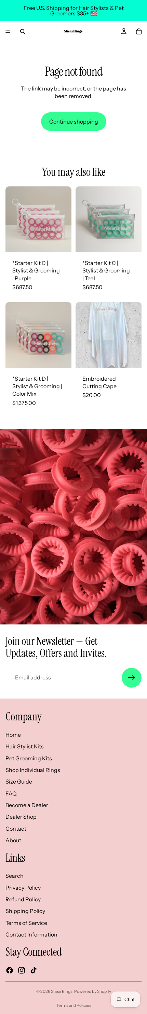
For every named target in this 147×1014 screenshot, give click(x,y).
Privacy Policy (23, 887)
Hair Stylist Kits (24, 746)
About (13, 840)
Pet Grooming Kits (28, 758)
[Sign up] (132, 678)
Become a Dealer (26, 805)
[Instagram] (21, 970)
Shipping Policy (25, 910)
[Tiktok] (33, 970)
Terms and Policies (73, 1005)
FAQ (11, 793)
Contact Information (31, 934)
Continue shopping (73, 121)
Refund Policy (23, 899)
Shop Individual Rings (32, 769)
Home (13, 734)
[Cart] (138, 31)
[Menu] (8, 31)
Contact (15, 828)
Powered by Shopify (92, 991)
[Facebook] (9, 970)
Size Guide (18, 781)
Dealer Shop (21, 816)
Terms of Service (26, 922)
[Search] (22, 31)
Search (14, 875)
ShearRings (61, 991)
